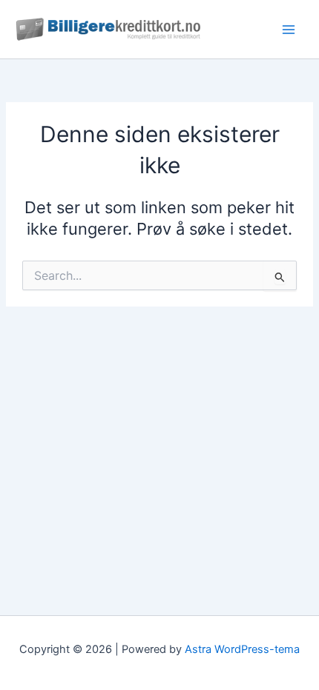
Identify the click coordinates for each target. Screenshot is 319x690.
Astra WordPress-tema (242, 649)
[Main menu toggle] (288, 29)
